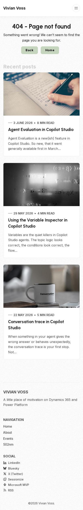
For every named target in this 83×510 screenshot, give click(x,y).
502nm (8, 444)
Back (29, 50)
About (7, 432)
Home (50, 50)
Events (8, 439)
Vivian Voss (46, 503)
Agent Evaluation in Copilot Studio (41, 129)
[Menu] (76, 8)
